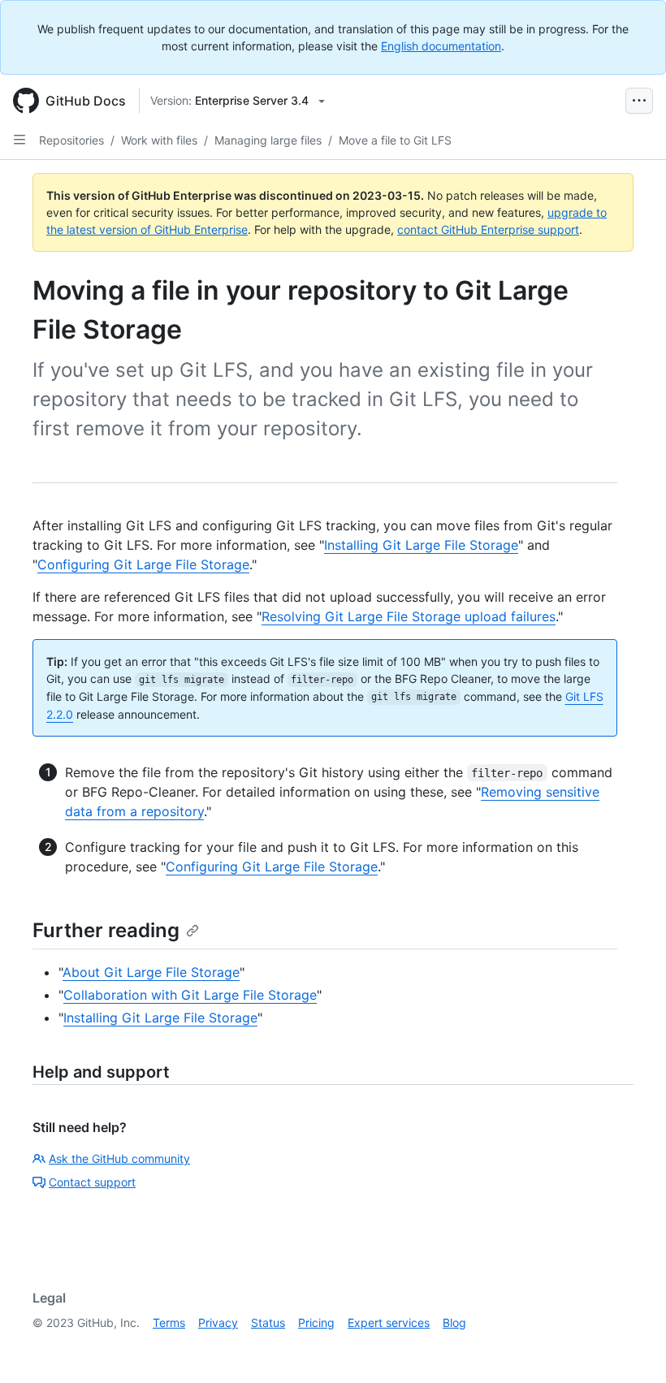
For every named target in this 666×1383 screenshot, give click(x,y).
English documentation (441, 46)
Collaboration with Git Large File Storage (190, 995)
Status (268, 1322)
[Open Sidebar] (19, 140)
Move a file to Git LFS (395, 140)
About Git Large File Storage (151, 972)
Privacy (218, 1322)
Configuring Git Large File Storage (143, 564)
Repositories (71, 140)
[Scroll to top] (630, 1347)
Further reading (105, 930)
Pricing (316, 1322)
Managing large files (268, 140)
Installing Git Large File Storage (421, 545)
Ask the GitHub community (119, 1158)
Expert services (389, 1322)
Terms (169, 1322)
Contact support (92, 1182)
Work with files (159, 140)
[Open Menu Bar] (639, 101)
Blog (454, 1322)
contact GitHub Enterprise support (488, 229)
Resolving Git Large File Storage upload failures (409, 616)
